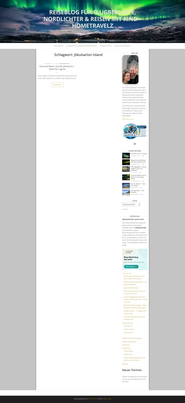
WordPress (92, 399)
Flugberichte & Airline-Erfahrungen (81, 46)
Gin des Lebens (129, 329)
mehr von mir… (127, 273)
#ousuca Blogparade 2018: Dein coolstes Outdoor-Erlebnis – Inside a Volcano (135, 299)
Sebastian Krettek (65, 63)
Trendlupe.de (128, 326)
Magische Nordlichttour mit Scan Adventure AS (138, 161)
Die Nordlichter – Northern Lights (138, 185)
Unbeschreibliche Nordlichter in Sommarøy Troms (138, 177)
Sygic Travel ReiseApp (131, 288)
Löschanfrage (128, 351)
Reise (57, 72)
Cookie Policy (128, 354)
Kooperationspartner (129, 342)
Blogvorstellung (127, 323)
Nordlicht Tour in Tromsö (139, 154)
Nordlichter (105, 46)
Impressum (126, 345)
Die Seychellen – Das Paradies (137, 191)
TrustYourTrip (128, 333)
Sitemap (125, 364)
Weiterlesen (57, 85)
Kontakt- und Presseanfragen (132, 338)
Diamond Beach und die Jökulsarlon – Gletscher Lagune (57, 67)
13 (138, 172)
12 (141, 181)
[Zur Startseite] (92, 21)
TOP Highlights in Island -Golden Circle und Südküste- (139, 168)
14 (141, 156)
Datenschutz (126, 348)
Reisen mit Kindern (122, 46)
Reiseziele (58, 46)
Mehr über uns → (128, 119)
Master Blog (107, 399)
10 (140, 187)
